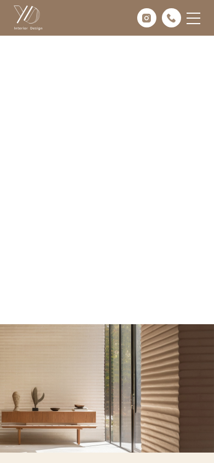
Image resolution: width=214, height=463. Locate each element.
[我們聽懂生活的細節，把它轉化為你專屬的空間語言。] (107, 162)
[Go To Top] (195, 444)
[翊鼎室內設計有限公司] (28, 17)
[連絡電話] (195, 389)
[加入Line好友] (195, 416)
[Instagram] (146, 17)
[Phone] (171, 17)
